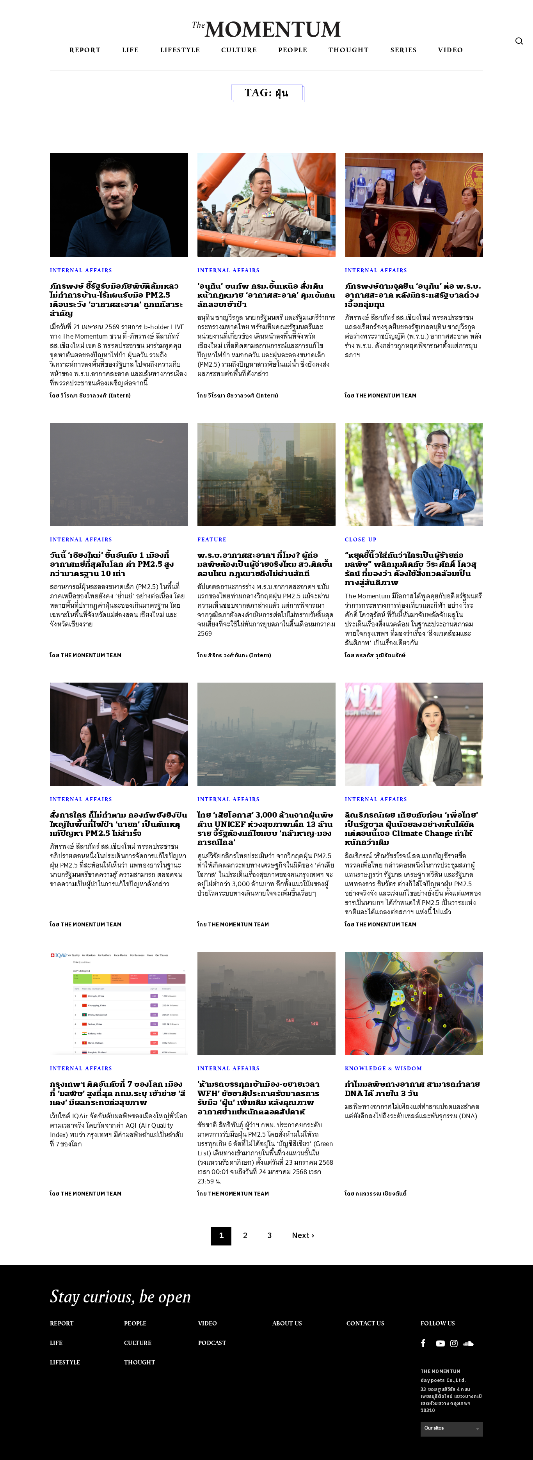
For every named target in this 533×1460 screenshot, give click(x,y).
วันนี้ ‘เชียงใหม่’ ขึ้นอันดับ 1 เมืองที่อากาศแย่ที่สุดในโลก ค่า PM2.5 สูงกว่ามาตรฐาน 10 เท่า (112, 564)
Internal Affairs (81, 270)
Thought (349, 49)
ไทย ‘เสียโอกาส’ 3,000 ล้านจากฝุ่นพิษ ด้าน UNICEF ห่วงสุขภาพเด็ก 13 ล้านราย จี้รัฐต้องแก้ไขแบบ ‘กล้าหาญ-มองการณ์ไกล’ (265, 828)
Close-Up (361, 539)
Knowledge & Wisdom (384, 1068)
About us (287, 1323)
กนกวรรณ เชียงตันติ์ (381, 1193)
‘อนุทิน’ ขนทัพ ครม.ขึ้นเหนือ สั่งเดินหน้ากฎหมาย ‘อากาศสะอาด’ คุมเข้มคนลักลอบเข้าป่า (266, 295)
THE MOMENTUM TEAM (385, 395)
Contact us (365, 1323)
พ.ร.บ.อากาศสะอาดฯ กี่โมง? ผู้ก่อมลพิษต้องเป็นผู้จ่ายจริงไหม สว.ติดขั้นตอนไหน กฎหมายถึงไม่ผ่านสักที (264, 564)
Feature (212, 539)
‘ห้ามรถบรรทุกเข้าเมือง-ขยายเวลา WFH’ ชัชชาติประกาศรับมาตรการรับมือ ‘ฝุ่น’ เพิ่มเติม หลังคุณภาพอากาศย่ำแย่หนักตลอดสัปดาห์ (258, 1097)
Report (85, 49)
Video (451, 49)
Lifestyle (180, 49)
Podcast (212, 1343)
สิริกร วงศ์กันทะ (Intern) (239, 655)
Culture (239, 49)
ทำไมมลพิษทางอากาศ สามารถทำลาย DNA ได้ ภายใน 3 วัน (412, 1088)
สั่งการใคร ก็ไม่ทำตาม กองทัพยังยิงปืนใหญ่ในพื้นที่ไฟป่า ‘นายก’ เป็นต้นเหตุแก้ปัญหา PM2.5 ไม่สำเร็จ (118, 824)
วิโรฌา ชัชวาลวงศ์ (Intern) (95, 395)
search (519, 41)
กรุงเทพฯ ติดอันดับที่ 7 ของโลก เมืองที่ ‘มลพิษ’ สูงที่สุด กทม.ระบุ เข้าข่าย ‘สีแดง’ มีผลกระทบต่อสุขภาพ (118, 1093)
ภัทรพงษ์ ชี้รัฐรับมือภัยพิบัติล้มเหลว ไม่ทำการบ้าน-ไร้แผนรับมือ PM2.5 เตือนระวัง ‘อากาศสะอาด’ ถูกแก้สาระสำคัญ (116, 299)
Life (130, 49)
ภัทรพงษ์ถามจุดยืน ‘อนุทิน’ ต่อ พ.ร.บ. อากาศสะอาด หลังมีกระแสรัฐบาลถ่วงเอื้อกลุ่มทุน (413, 295)
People (292, 49)
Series (404, 49)
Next (303, 1235)
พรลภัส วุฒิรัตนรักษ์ (380, 655)
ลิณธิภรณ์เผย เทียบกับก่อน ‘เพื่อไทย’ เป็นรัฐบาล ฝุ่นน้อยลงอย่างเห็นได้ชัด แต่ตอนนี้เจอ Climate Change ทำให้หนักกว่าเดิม (411, 828)
